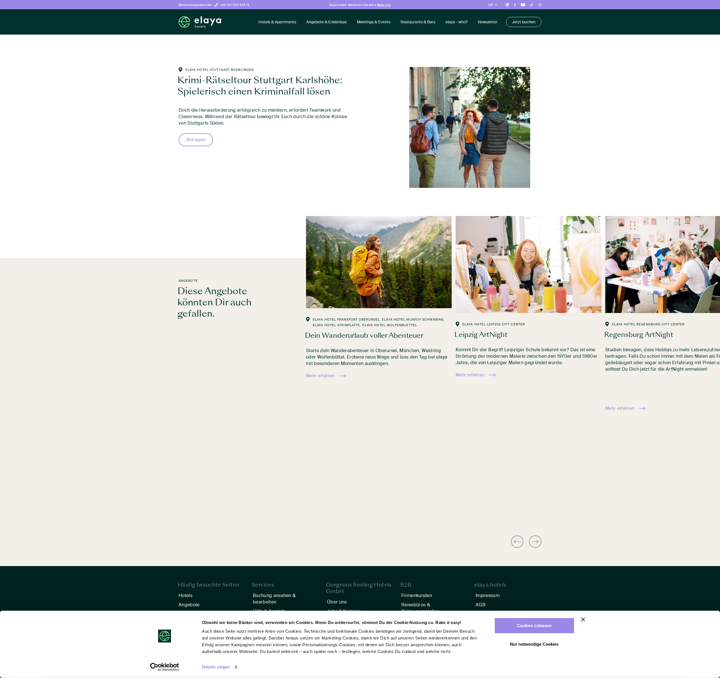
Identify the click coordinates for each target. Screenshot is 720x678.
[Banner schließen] (583, 619)
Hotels (185, 595)
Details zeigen (216, 667)
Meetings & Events (373, 21)
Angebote (189, 605)
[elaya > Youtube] (523, 4)
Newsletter (488, 21)
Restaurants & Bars (417, 21)
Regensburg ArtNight (638, 334)
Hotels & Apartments (277, 21)
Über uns (337, 602)
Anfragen (195, 140)
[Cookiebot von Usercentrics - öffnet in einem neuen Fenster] (164, 667)
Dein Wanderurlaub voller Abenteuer (364, 335)
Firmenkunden (416, 595)
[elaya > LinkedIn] (507, 4)
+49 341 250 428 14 (234, 5)
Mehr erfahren (320, 376)
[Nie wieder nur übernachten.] (200, 22)
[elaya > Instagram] (539, 4)
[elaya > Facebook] (515, 4)
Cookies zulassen (534, 625)
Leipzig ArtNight (481, 334)
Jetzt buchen (524, 21)
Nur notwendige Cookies (534, 643)
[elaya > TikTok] (531, 4)
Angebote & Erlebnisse (326, 21)
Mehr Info (384, 5)
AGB (480, 605)
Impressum (488, 595)
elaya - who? (457, 21)
